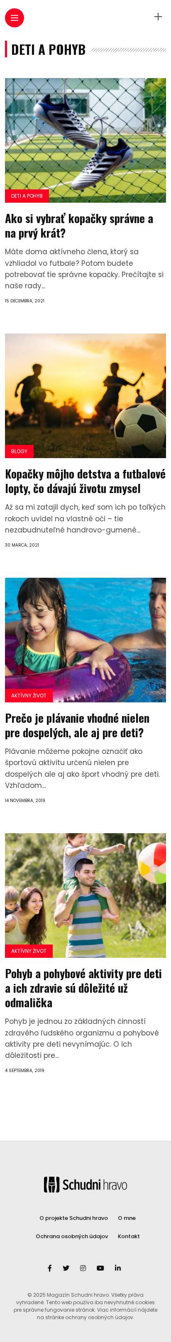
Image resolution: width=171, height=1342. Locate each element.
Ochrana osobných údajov (72, 1236)
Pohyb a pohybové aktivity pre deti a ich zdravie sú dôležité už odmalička (83, 988)
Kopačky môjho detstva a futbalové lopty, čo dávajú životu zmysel (85, 480)
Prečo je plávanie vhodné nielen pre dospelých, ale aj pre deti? (77, 725)
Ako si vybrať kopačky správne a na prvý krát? (79, 225)
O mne (127, 1218)
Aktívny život (28, 695)
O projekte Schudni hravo (73, 1218)
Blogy (19, 451)
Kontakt (129, 1236)
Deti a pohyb (27, 195)
